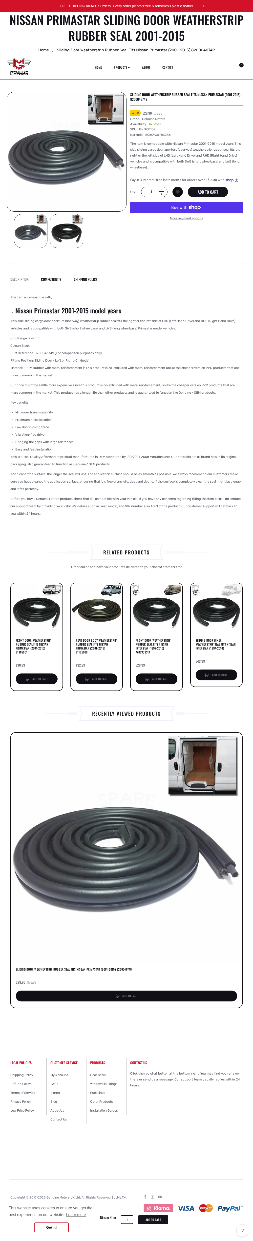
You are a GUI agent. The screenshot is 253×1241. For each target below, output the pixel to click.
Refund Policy (20, 1084)
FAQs (54, 1084)
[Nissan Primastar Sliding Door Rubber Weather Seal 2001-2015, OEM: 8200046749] (30, 231)
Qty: (133, 192)
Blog (53, 1101)
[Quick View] (17, 608)
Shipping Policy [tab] (86, 279)
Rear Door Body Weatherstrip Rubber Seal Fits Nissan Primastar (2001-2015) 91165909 (96, 646)
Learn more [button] (76, 1215)
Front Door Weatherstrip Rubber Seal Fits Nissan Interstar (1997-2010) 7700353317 (153, 646)
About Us (57, 1110)
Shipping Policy (21, 1075)
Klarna (55, 1093)
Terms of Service (22, 1093)
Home (43, 50)
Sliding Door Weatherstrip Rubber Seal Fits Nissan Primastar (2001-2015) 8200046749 (74, 969)
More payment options (186, 218)
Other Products (101, 1101)
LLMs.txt (120, 1197)
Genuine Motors (153, 119)
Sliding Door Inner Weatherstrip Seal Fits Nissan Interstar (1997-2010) (216, 644)
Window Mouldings (104, 1084)
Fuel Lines (97, 1093)
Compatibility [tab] (51, 279)
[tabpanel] (126, 405)
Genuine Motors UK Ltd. (63, 1197)
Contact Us (58, 1119)
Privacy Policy (20, 1101)
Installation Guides (104, 1110)
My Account (59, 1075)
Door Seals (98, 1075)
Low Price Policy (22, 1110)
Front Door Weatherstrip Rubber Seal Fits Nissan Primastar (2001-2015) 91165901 (33, 646)
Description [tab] (19, 279)
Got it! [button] (51, 1227)
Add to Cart (208, 192)
